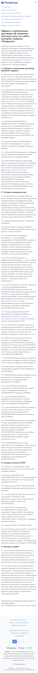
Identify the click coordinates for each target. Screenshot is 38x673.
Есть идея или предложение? (12, 19)
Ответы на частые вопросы (11, 13)
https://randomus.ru (25, 60)
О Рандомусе (6, 7)
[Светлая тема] (19, 641)
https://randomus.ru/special (10, 301)
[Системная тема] (14, 641)
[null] (11, 648)
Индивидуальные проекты (11, 22)
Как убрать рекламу (18, 620)
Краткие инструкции (9, 10)
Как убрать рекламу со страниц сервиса (15, 16)
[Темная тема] (23, 641)
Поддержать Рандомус (19, 633)
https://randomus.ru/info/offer (16, 101)
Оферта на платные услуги (11, 25)
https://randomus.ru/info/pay (18, 316)
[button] (35, 2)
